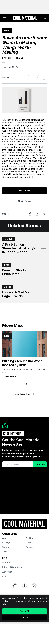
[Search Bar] (45, 18)
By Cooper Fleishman (12, 58)
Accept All (24, 611)
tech (28, 542)
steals (5, 551)
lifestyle (6, 542)
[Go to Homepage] (25, 18)
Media (21, 201)
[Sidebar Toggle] (4, 18)
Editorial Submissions (13, 567)
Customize (24, 617)
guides (29, 547)
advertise (7, 571)
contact (6, 576)
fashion (29, 538)
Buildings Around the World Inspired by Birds (22, 363)
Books (28, 201)
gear (4, 538)
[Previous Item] (12, 383)
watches (6, 547)
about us (7, 562)
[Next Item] (36, 383)
